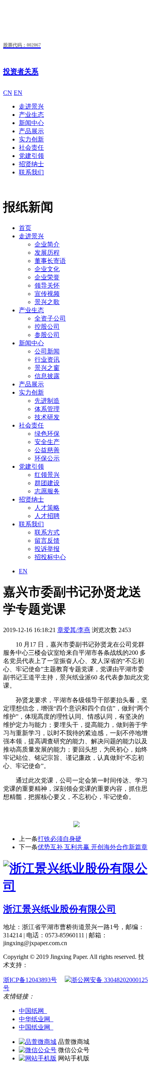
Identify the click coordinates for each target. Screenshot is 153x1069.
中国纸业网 (36, 1027)
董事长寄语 (50, 260)
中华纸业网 (36, 1019)
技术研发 (47, 417)
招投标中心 (50, 557)
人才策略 (47, 507)
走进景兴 (31, 106)
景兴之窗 (47, 367)
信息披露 (47, 376)
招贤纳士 (31, 164)
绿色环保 (47, 433)
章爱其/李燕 (73, 630)
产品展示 (31, 131)
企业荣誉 (47, 277)
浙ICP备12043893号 (30, 980)
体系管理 (47, 409)
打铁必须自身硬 (60, 838)
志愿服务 (47, 491)
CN (7, 92)
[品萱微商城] (37, 1041)
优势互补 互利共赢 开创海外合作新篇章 (93, 847)
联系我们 (31, 172)
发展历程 (47, 252)
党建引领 (31, 155)
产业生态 (31, 114)
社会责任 (31, 147)
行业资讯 (47, 359)
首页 (25, 228)
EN (18, 92)
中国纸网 (33, 1010)
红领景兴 (47, 474)
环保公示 (47, 458)
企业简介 (47, 244)
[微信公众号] (37, 1050)
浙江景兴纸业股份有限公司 (59, 909)
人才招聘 (47, 516)
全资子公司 (50, 318)
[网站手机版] (37, 1058)
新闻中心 (31, 123)
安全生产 (47, 441)
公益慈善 (47, 450)
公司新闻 (47, 351)
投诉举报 (47, 548)
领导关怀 (47, 285)
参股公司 (47, 335)
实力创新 (31, 139)
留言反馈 (47, 540)
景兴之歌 (47, 302)
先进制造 (47, 400)
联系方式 (47, 532)
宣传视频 (47, 293)
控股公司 (47, 326)
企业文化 (47, 269)
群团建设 (47, 483)
